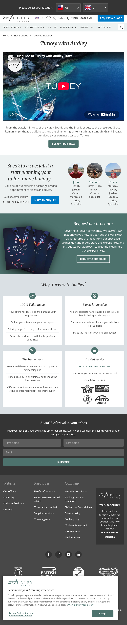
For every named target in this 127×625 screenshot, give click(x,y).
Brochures (105, 27)
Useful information (44, 491)
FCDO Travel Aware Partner (94, 366)
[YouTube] (68, 554)
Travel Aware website (46, 507)
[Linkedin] (78, 554)
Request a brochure (93, 258)
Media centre (72, 537)
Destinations (11, 27)
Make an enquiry (45, 200)
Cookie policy (72, 519)
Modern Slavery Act (76, 525)
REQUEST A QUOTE (111, 18)
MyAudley (8, 497)
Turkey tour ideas (63, 143)
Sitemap (8, 509)
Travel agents (42, 519)
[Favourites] (48, 18)
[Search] (121, 27)
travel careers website (110, 534)
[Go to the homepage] (16, 18)
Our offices (9, 491)
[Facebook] (48, 554)
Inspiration (67, 27)
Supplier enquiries (44, 513)
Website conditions (76, 491)
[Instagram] (58, 554)
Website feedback (13, 503)
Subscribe (63, 462)
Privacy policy (72, 513)
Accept (102, 613)
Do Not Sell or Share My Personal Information (22, 614)
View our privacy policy (80, 604)
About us (86, 27)
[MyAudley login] (54, 18)
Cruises (53, 27)
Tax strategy (72, 531)
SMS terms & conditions (78, 507)
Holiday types (33, 27)
